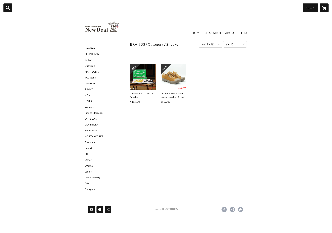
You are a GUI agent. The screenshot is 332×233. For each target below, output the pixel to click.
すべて (229, 44)
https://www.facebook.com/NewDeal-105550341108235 (224, 209)
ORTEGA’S (91, 119)
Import (88, 148)
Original (89, 166)
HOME (196, 32)
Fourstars (90, 142)
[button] (310, 7)
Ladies (88, 171)
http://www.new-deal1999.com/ (240, 209)
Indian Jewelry (92, 177)
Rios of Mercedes (94, 113)
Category (90, 189)
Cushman (90, 66)
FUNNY (89, 89)
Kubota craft (92, 130)
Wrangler (90, 107)
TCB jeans (90, 77)
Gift (87, 183)
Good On (90, 83)
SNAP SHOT (213, 32)
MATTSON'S (92, 72)
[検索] (7, 7)
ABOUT (230, 32)
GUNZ (88, 60)
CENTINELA (91, 124)
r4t (86, 154)
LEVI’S (88, 101)
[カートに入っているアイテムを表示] (324, 7)
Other (88, 160)
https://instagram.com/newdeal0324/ (232, 209)
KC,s (87, 95)
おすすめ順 (207, 44)
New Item (90, 48)
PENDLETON (92, 54)
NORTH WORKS (94, 136)
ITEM (243, 32)
